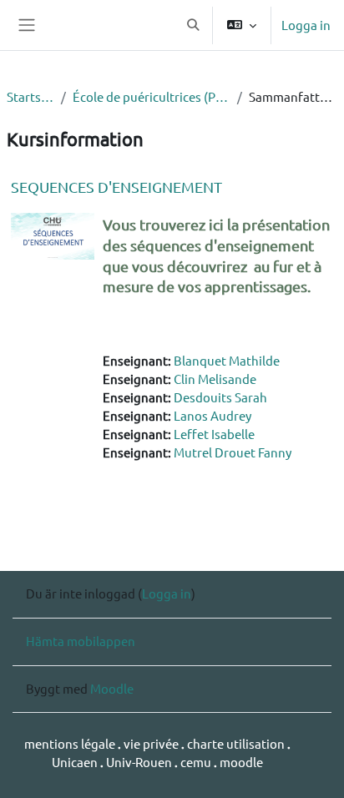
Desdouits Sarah (220, 397)
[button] (193, 25)
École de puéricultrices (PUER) (151, 96)
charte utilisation (237, 743)
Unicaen (76, 762)
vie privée (151, 743)
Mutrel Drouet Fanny (232, 452)
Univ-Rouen (139, 762)
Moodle (112, 688)
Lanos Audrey (212, 415)
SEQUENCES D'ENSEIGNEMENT (116, 186)
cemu (197, 762)
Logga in (306, 25)
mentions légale (71, 743)
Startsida (30, 96)
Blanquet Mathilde (227, 360)
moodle (241, 762)
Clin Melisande (215, 378)
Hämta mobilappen (80, 641)
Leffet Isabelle (214, 434)
